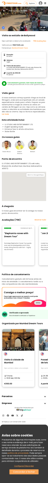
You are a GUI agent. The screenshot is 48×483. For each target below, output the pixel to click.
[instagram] (3, 415)
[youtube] (12, 415)
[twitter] (17, 415)
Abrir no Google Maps (35, 175)
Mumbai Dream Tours (20, 48)
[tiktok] (22, 415)
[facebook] (8, 415)
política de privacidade (18, 453)
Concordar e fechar (24, 471)
